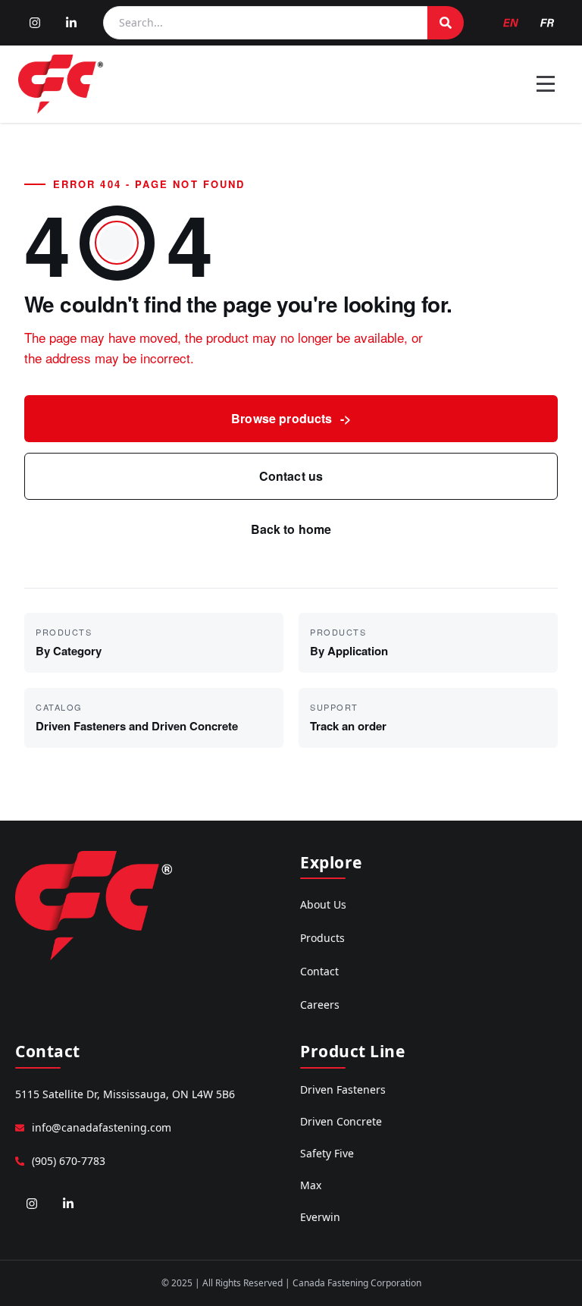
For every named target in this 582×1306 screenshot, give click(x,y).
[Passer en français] (547, 22)
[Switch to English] (510, 22)
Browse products (291, 418)
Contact (319, 971)
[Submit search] (445, 22)
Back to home (291, 529)
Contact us (291, 476)
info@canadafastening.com (101, 1127)
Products (322, 938)
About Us (323, 904)
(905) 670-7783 (68, 1161)
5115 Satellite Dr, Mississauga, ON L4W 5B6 (125, 1094)
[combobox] (265, 22)
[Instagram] (35, 22)
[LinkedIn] (71, 22)
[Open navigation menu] (545, 84)
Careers (320, 1004)
